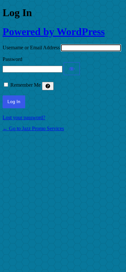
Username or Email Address (31, 47)
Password (12, 59)
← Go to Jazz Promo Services (33, 128)
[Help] (48, 86)
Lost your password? (24, 117)
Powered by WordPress (54, 31)
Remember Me (25, 85)
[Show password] (72, 68)
